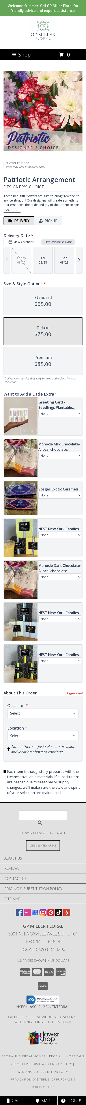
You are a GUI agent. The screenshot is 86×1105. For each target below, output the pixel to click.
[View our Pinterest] (50, 914)
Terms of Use (43, 1087)
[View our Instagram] (43, 914)
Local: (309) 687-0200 (43, 949)
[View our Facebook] (19, 914)
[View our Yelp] (66, 914)
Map (44, 1101)
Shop (24, 54)
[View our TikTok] (58, 914)
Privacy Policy (23, 1079)
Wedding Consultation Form (43, 1021)
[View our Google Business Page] (35, 914)
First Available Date (58, 242)
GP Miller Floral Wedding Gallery (42, 1016)
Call (16, 1101)
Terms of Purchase (56, 1079)
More (9, 210)
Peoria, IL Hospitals (66, 1056)
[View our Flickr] (27, 914)
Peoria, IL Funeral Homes (23, 1056)
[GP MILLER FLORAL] (43, 43)
